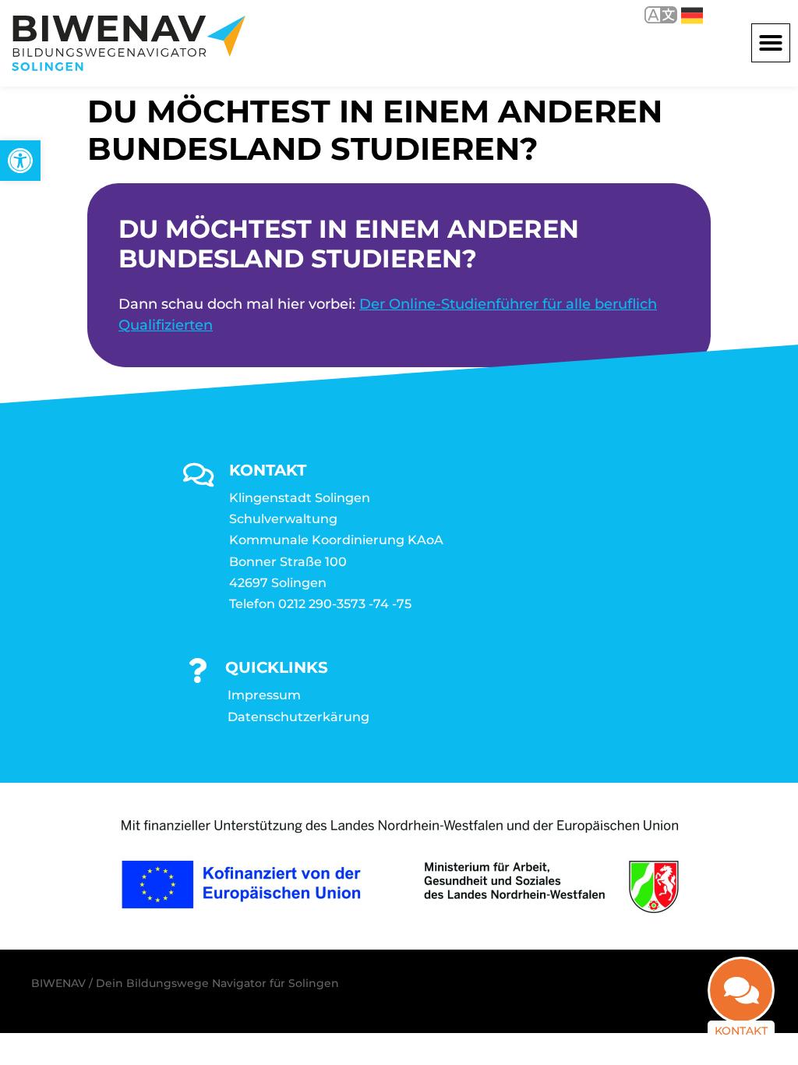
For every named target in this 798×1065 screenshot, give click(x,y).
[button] (770, 42)
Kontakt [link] (741, 1031)
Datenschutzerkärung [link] (298, 716)
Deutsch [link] (680, 14)
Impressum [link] (264, 695)
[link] (20, 160)
